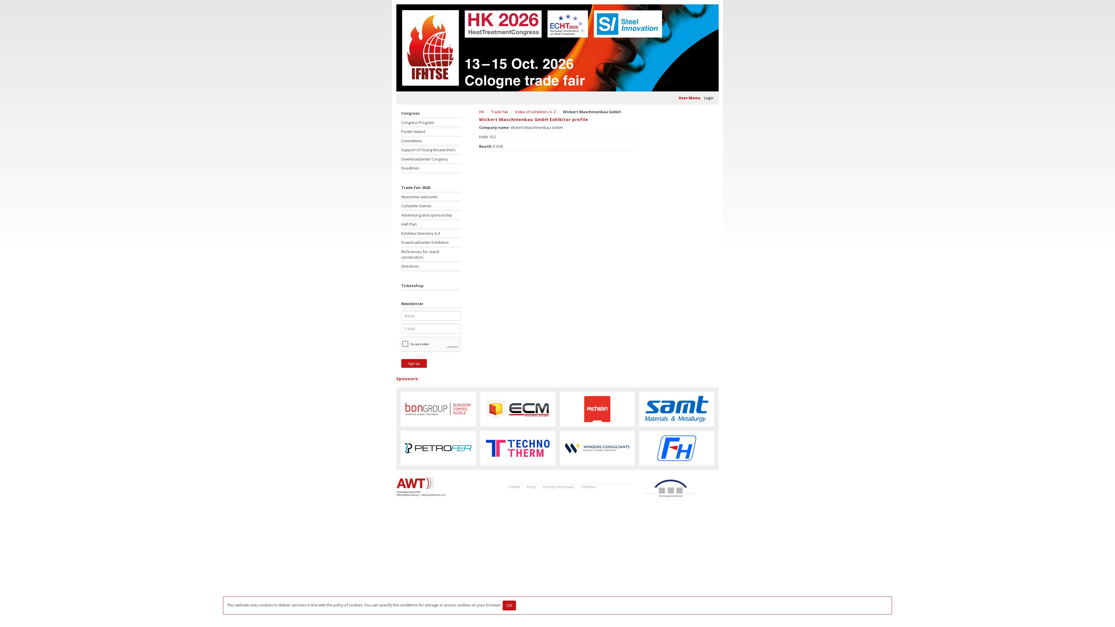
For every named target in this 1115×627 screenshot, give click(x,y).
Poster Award (413, 131)
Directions (410, 266)
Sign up (414, 363)
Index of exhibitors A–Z (535, 111)
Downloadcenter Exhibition (425, 242)
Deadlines (410, 168)
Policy (531, 486)
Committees (411, 140)
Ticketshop (412, 285)
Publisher (588, 486)
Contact (514, 486)
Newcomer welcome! (419, 196)
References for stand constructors (420, 254)
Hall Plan (409, 224)
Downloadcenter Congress (424, 159)
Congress (410, 113)
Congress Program (417, 122)
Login (708, 98)
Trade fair (499, 111)
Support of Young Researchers (428, 149)
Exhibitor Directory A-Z (420, 233)
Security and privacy (558, 486)
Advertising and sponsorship (426, 215)
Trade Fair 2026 (415, 187)
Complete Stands (416, 205)
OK (509, 605)
